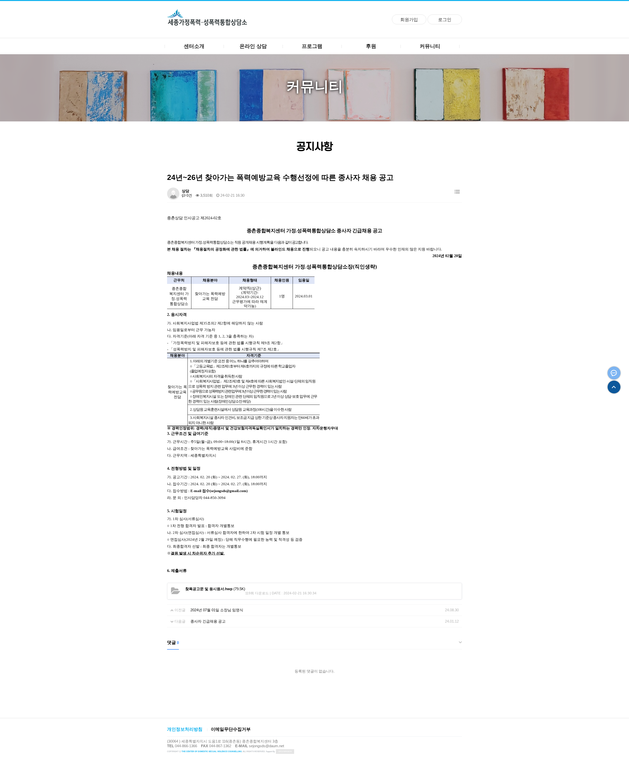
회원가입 (409, 19)
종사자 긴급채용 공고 (208, 621)
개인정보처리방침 (184, 729)
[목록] (457, 192)
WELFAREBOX (285, 751)
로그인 (444, 19)
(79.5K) (215, 589)
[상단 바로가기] (614, 387)
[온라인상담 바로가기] (614, 373)
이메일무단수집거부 (231, 729)
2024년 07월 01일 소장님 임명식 (216, 610)
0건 (189, 195)
